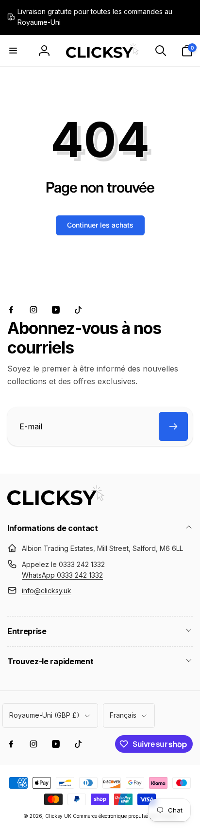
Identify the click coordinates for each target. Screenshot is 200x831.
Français (123, 715)
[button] (13, 50)
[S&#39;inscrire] (173, 426)
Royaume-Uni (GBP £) (44, 715)
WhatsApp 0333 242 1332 (62, 575)
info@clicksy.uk (46, 590)
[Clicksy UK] (55, 502)
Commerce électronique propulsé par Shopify (125, 816)
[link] (92, 17)
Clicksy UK (59, 816)
